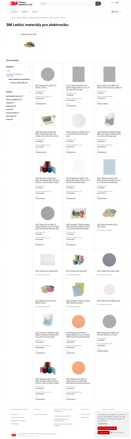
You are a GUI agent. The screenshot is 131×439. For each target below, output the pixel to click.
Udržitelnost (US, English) (18, 420)
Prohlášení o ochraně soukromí (37, 434)
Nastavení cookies (51, 434)
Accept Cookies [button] (103, 432)
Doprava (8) (10, 103)
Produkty (14, 12)
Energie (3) (9, 109)
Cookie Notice (102, 423)
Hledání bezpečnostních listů (62, 416)
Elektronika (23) (11, 106)
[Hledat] (98, 4)
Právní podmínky (23, 434)
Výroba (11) (9, 119)
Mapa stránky (85, 417)
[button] (117, 432)
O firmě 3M (14, 414)
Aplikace (25, 12)
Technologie (14, 424)
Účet (116, 12)
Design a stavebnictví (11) (14, 99)
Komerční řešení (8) (12, 113)
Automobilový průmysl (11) (14, 96)
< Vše (8, 71)
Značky (35, 12)
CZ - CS (113, 2)
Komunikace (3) (11, 116)
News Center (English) (40, 414)
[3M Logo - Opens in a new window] (21, 4)
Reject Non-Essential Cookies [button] (107, 428)
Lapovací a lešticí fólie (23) (18, 82)
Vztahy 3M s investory (17, 417)
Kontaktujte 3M (85, 414)
